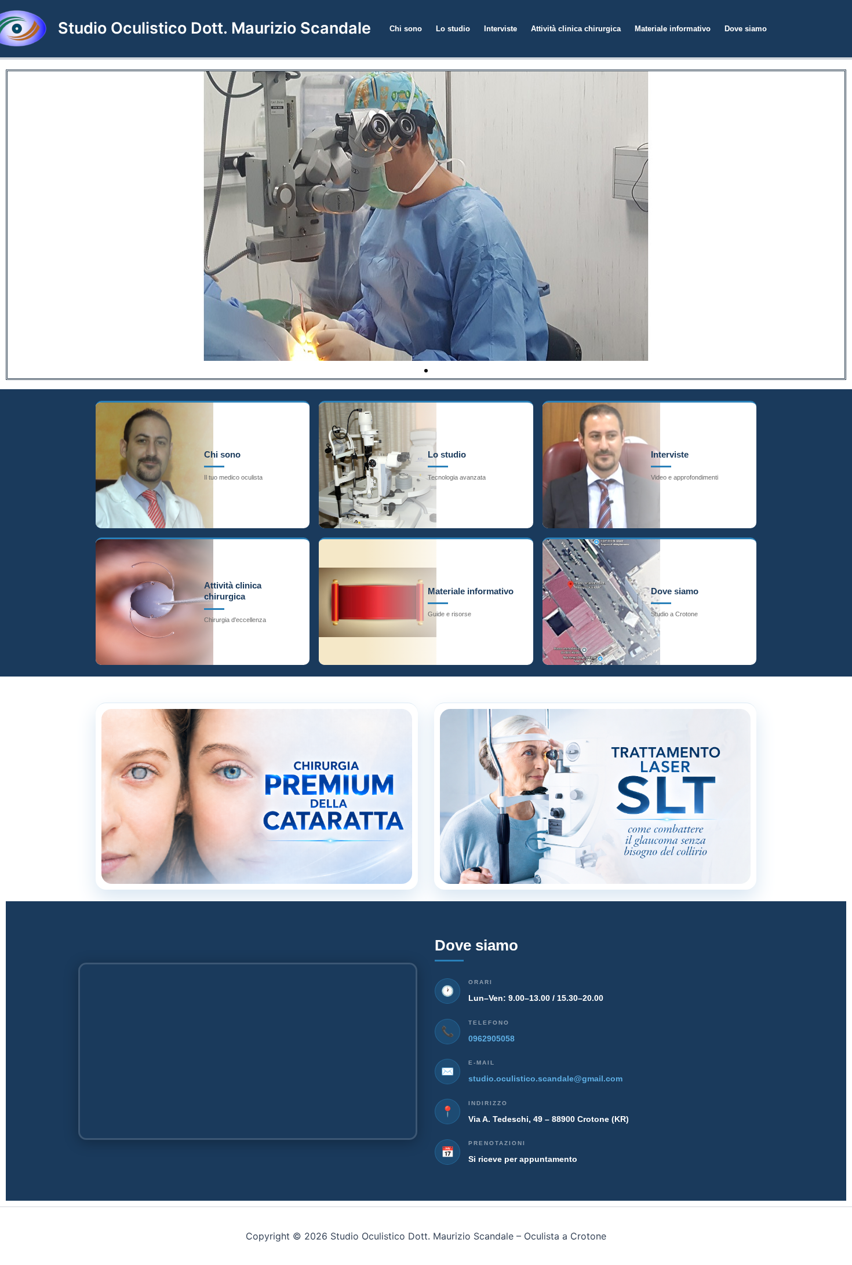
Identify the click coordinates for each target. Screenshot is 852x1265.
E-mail (481, 1062)
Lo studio (453, 28)
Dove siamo (745, 28)
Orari (480, 982)
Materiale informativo (673, 28)
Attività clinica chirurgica (576, 28)
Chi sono (405, 28)
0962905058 (491, 1038)
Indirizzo (488, 1103)
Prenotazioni (497, 1143)
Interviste (500, 28)
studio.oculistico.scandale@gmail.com (545, 1078)
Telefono (488, 1022)
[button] (415, 370)
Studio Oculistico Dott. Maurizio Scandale (214, 28)
